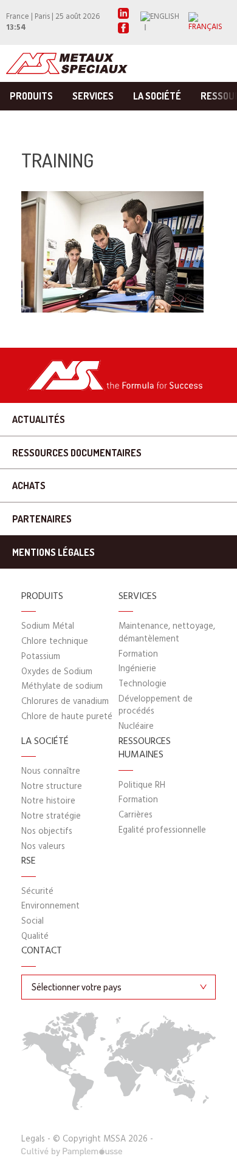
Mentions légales (53, 552)
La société (157, 96)
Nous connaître (50, 772)
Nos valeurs (43, 847)
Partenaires (42, 519)
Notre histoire (48, 801)
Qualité (35, 937)
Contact (41, 951)
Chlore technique (54, 642)
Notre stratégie (51, 817)
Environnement (50, 906)
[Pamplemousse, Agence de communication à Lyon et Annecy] (72, 1152)
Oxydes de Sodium (56, 672)
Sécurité (37, 892)
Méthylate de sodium (62, 687)
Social (32, 922)
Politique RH (141, 786)
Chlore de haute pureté (66, 717)
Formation (138, 654)
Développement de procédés (155, 705)
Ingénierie (137, 669)
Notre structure (51, 787)
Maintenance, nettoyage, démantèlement (166, 633)
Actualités (38, 419)
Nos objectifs (46, 832)
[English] (164, 22)
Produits (31, 96)
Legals (33, 1139)
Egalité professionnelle (162, 830)
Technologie (142, 684)
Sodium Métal (47, 627)
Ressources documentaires (77, 453)
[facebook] (123, 31)
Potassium (40, 657)
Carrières (135, 815)
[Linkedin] (123, 16)
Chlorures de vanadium (65, 702)
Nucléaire (136, 727)
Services (93, 96)
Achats (29, 485)
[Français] (209, 22)
